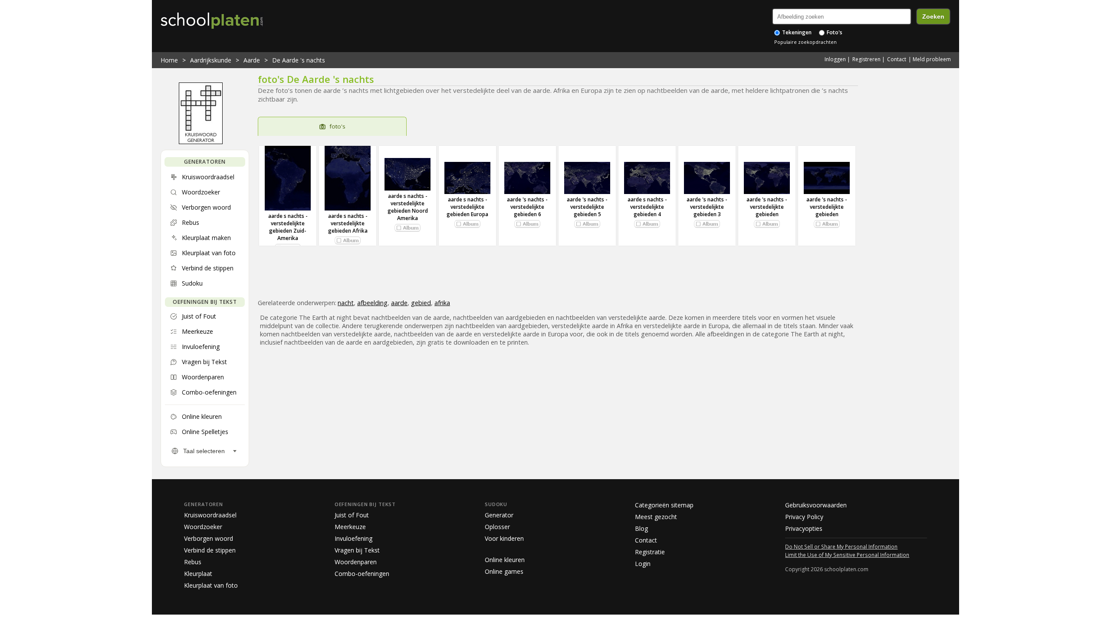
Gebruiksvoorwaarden (816, 505)
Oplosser (497, 527)
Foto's (833, 32)
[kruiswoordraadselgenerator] (200, 142)
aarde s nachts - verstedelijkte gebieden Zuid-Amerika (288, 227)
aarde (399, 303)
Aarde (251, 60)
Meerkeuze (350, 527)
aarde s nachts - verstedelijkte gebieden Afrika (348, 223)
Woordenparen (356, 562)
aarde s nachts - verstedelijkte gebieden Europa (467, 207)
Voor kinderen (504, 538)
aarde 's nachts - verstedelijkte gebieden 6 (527, 207)
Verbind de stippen (210, 550)
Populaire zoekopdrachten (805, 42)
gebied (421, 303)
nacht (346, 303)
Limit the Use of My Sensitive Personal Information (847, 554)
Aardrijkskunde (210, 60)
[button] (348, 240)
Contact (896, 59)
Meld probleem (932, 59)
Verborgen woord (208, 538)
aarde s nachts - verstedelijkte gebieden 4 (647, 207)
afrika (442, 303)
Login (643, 563)
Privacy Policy (804, 517)
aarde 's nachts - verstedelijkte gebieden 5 (587, 207)
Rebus (192, 562)
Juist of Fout (352, 515)
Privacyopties (803, 528)
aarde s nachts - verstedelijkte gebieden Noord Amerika (408, 207)
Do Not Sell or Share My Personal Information (841, 546)
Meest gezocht (656, 517)
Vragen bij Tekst (357, 550)
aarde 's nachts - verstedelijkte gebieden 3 (707, 207)
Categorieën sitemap (664, 505)
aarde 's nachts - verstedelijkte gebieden (766, 207)
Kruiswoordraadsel (210, 515)
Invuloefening (353, 538)
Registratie (650, 552)
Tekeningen (796, 32)
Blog (641, 528)
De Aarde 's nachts (298, 60)
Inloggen (835, 59)
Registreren (866, 59)
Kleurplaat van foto (211, 585)
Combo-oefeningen (362, 573)
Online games (504, 571)
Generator (499, 515)
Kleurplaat (198, 573)
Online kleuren (505, 560)
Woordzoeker (203, 527)
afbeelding (372, 303)
